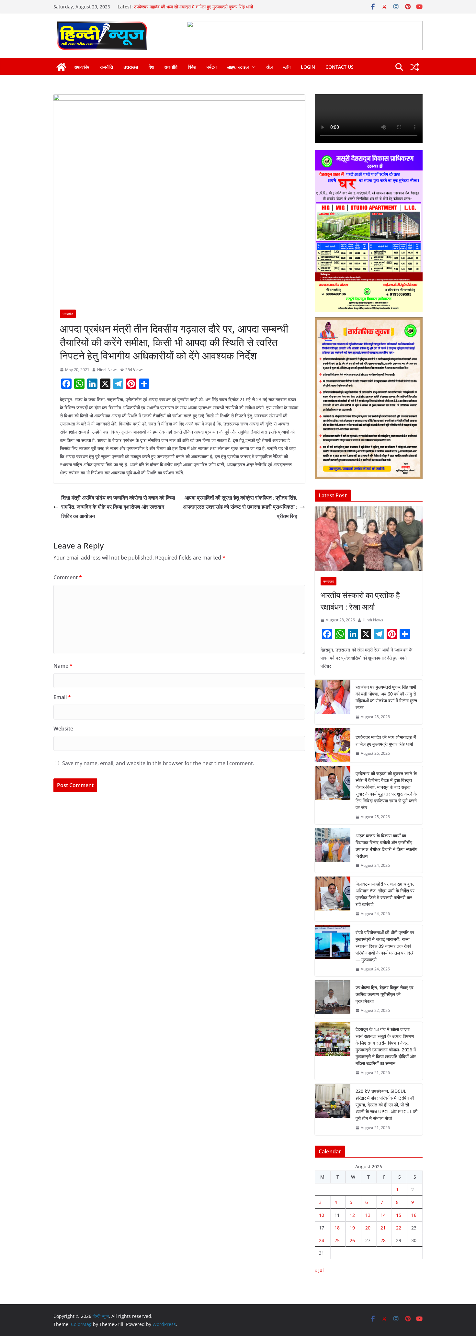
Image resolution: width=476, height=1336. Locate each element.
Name (63, 665)
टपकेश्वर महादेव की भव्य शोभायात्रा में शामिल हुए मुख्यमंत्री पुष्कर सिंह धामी (386, 740)
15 (398, 1215)
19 (352, 1228)
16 (413, 1215)
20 (367, 1228)
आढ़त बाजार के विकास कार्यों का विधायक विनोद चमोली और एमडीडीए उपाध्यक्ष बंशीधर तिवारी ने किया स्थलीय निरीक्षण (386, 845)
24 (321, 1240)
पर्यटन (212, 67)
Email (62, 697)
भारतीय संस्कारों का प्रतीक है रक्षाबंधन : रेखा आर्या (360, 601)
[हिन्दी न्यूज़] (61, 67)
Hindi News (107, 369)
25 (337, 1240)
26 (352, 1240)
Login (308, 67)
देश (151, 67)
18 (337, 1228)
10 (321, 1215)
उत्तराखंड (130, 67)
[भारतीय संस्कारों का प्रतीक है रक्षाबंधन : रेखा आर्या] (369, 538)
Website (63, 728)
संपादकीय (81, 67)
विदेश (192, 67)
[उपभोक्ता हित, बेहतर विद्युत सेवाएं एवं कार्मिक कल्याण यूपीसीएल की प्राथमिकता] (332, 999)
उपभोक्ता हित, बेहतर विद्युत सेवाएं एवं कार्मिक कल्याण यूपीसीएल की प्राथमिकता (385, 994)
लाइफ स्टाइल (238, 67)
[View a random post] (415, 67)
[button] (252, 67)
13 (367, 1215)
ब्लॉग (286, 67)
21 (383, 1228)
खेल (269, 67)
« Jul (319, 1270)
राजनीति (106, 67)
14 (383, 1215)
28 (383, 1240)
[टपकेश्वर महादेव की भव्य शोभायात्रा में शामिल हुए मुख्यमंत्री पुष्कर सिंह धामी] (332, 745)
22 (398, 1228)
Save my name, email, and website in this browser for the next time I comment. (158, 763)
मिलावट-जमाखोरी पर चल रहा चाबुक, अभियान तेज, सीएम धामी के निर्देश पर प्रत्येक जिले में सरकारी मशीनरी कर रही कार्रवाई (385, 894)
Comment (67, 577)
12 (352, 1215)
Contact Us (339, 67)
